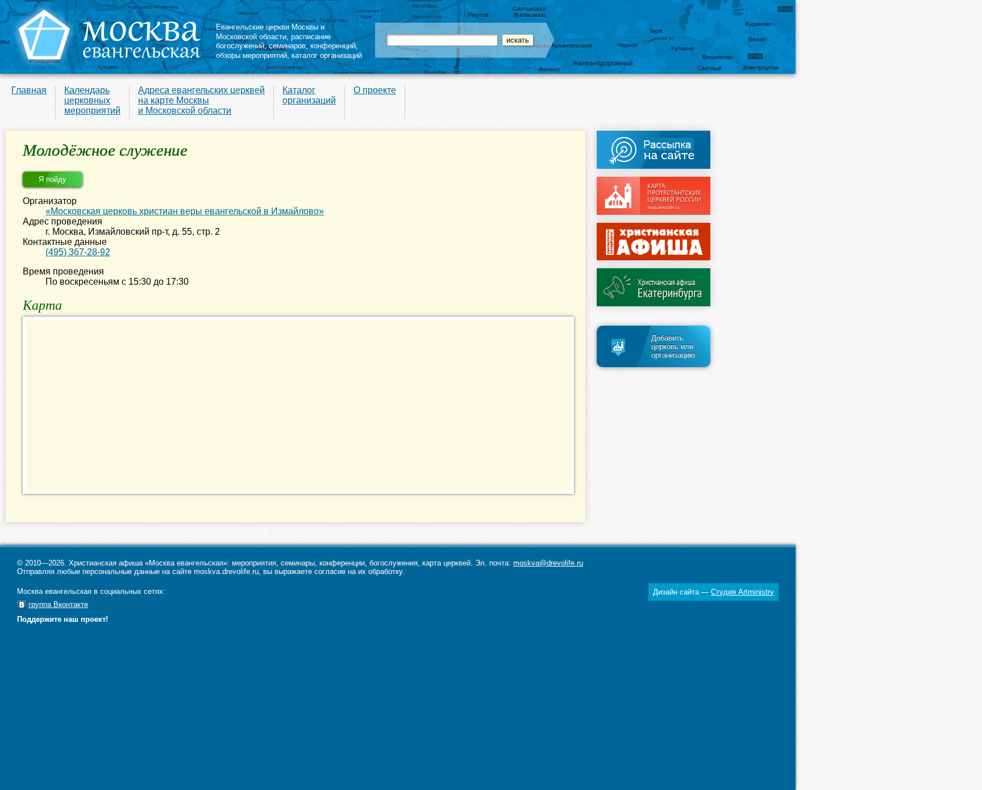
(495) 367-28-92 (77, 252)
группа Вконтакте (58, 604)
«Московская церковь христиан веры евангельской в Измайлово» (184, 211)
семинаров (287, 45)
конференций (333, 45)
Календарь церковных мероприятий (92, 100)
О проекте (374, 90)
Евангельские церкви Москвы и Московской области (270, 32)
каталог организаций (327, 55)
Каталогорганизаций (309, 95)
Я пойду (52, 179)
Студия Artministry (742, 592)
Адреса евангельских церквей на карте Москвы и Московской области (201, 100)
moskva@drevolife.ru (548, 563)
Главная (29, 90)
